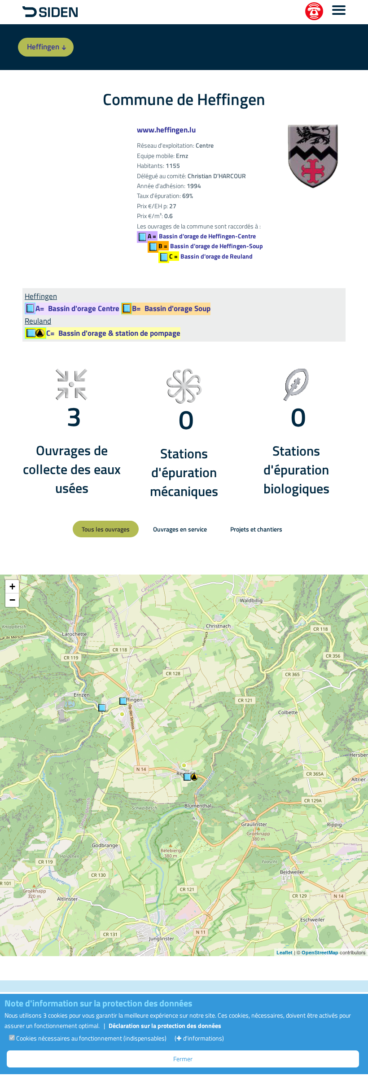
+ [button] (12, 586)
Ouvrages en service (180, 529)
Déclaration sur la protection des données (165, 1025)
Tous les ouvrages (106, 529)
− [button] (12, 600)
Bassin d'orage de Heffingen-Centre (202, 236)
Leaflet (284, 952)
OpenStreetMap (320, 952)
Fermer (183, 1058)
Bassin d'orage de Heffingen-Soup (210, 245)
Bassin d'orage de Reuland (211, 256)
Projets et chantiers (256, 529)
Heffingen (43, 47)
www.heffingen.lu (166, 130)
